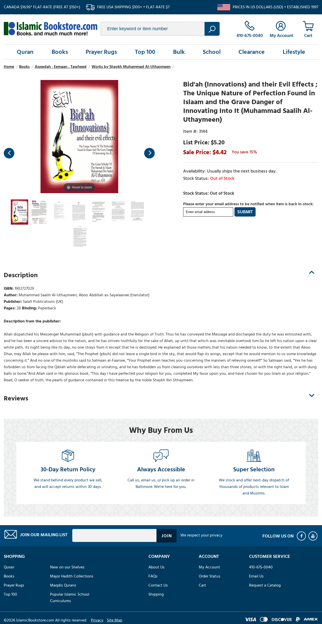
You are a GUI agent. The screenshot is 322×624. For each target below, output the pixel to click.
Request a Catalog (265, 585)
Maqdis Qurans (63, 585)
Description (21, 275)
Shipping (156, 594)
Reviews (16, 398)
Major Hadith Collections (71, 576)
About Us (156, 567)
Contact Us (158, 585)
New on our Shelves (67, 567)
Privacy (97, 620)
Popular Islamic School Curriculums (69, 597)
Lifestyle (294, 52)
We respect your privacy (201, 535)
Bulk (179, 52)
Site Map (114, 620)
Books (60, 52)
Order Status (209, 576)
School (212, 52)
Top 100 (145, 52)
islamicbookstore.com (50, 28)
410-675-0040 (261, 567)
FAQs (152, 576)
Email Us (256, 576)
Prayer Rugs (101, 52)
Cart (202, 585)
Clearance (251, 52)
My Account (209, 567)
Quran (25, 52)
